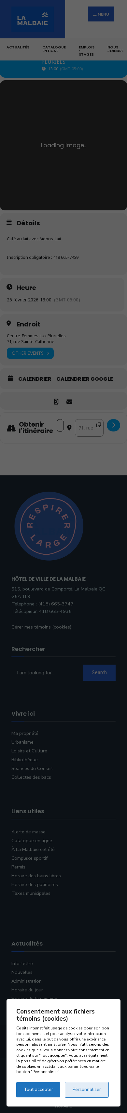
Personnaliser (87, 1089)
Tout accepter (38, 1089)
